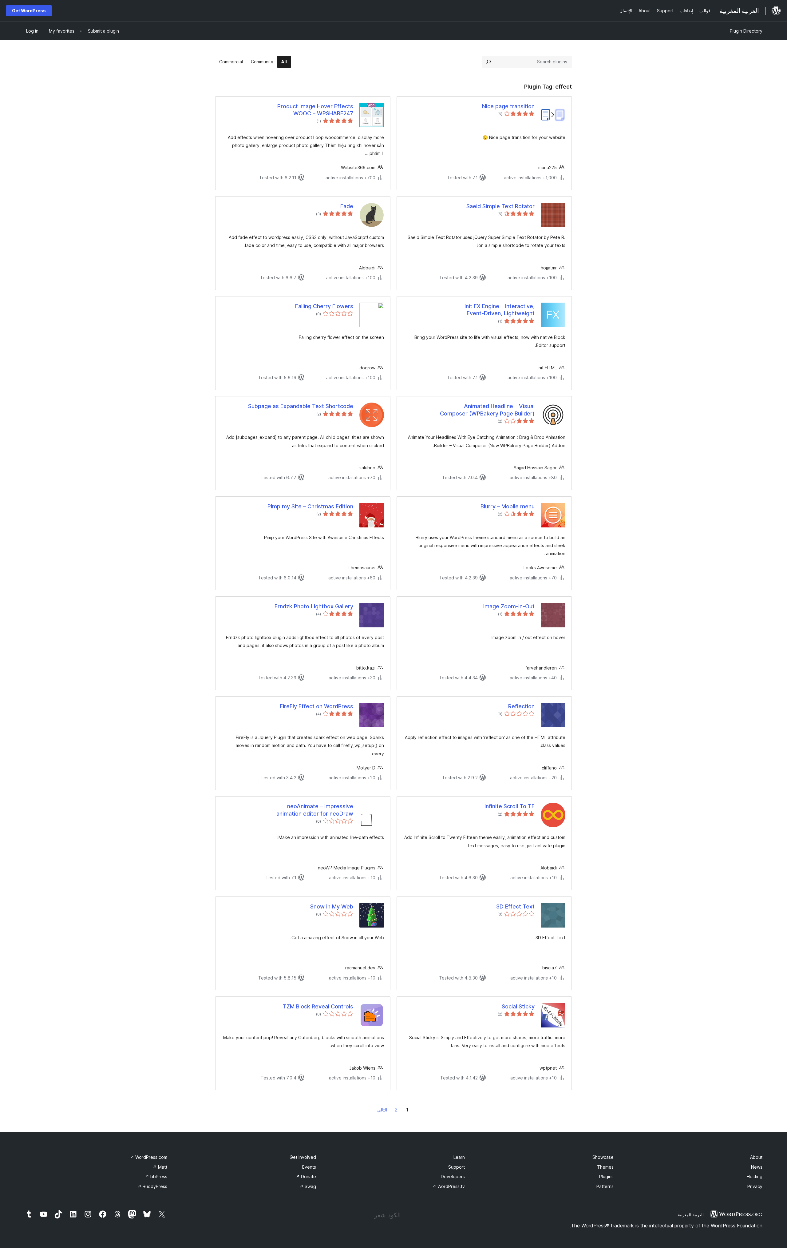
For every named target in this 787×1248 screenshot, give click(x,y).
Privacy (754, 1186)
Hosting (754, 1176)
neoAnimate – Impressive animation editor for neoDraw (314, 810)
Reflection (521, 706)
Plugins (606, 1176)
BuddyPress (152, 1186)
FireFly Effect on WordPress (316, 706)
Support (456, 1167)
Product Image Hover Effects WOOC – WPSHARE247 (315, 110)
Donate (306, 1176)
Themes (605, 1167)
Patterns (605, 1186)
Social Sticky (518, 1006)
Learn (459, 1157)
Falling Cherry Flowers (324, 306)
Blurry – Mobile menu (508, 506)
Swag (307, 1186)
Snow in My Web (331, 906)
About (756, 1157)
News (756, 1167)
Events (309, 1167)
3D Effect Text (515, 906)
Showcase (603, 1157)
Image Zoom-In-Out (509, 606)
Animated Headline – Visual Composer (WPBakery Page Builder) (487, 409)
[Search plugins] (488, 62)
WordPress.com (148, 1157)
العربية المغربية (691, 1214)
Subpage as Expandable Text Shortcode (300, 406)
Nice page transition (508, 106)
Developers (453, 1176)
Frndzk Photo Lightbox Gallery (314, 606)
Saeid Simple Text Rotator (500, 206)
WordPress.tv (448, 1186)
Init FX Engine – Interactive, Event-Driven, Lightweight (500, 309)
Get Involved (303, 1157)
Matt (160, 1167)
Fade (346, 206)
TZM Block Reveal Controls (318, 1006)
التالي (382, 1109)
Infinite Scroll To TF (509, 806)
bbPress (156, 1176)
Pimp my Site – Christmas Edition (310, 506)
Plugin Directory (746, 31)
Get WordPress (29, 10)
